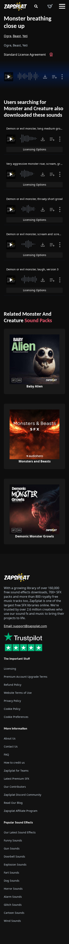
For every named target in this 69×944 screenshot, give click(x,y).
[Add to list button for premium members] (54, 76)
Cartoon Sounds (14, 913)
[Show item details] (62, 76)
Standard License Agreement (25, 54)
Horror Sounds (13, 888)
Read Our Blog (13, 803)
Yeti (25, 36)
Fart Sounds (11, 872)
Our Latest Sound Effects (20, 832)
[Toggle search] (36, 6)
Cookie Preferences (16, 717)
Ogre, (8, 36)
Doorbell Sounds (14, 856)
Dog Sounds (11, 880)
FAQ (6, 754)
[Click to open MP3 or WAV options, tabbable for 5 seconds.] (45, 76)
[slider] (28, 76)
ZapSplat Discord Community (22, 794)
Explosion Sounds (15, 864)
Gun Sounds (12, 848)
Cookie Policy (12, 709)
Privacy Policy (12, 701)
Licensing (10, 668)
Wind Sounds (12, 921)
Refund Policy (12, 684)
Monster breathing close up (27, 22)
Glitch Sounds (13, 905)
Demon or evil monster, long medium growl (34, 128)
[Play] (8, 76)
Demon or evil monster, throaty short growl (34, 199)
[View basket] (50, 6)
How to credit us (14, 762)
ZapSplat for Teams (16, 770)
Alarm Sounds (13, 896)
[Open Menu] (62, 6)
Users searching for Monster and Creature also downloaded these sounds (33, 109)
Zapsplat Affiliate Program (20, 811)
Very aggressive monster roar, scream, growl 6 (36, 163)
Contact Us (11, 746)
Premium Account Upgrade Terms (25, 676)
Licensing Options (34, 149)
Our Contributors (15, 786)
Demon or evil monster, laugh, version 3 (32, 269)
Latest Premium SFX (16, 778)
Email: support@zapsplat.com (25, 626)
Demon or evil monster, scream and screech (35, 234)
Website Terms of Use (18, 693)
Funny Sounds (13, 840)
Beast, (17, 36)
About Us (10, 738)
